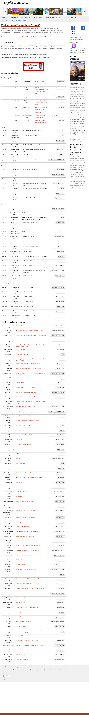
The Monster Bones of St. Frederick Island (25, 510)
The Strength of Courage (21, 325)
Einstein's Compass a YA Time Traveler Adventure (27, 420)
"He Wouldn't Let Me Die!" (22, 659)
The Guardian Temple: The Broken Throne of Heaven (28, 472)
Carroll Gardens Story (21, 597)
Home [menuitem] (3, 18)
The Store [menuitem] (66, 17)
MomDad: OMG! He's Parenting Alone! (25, 574)
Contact (4, 677)
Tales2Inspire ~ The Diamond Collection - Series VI (28, 522)
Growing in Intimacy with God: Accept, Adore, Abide (28, 578)
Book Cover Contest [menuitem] (49, 18)
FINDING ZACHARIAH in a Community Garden (27, 550)
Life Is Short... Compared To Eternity (24, 583)
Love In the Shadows (21, 626)
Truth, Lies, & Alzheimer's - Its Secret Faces (26, 517)
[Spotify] (83, 49)
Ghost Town (19, 439)
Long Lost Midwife (20, 616)
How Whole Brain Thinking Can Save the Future (27, 434)
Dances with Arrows (21, 635)
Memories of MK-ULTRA (22, 354)
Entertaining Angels (20, 602)
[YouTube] (82, 52)
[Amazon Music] (75, 42)
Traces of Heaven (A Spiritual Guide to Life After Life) (28, 545)
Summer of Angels (20, 463)
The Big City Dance (20, 654)
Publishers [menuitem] (73, 17)
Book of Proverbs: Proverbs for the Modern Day (27, 397)
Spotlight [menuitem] (18, 20)
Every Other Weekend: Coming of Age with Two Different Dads (31, 335)
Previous (69, 112)
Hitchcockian (19, 468)
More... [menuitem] (24, 21)
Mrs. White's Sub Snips (21, 491)
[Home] (15, 3)
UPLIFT (18, 453)
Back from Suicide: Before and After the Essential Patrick (29, 531)
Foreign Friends (38, 96)
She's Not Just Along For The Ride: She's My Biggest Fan (29, 477)
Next (86, 112)
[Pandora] (82, 50)
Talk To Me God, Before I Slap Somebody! (26, 569)
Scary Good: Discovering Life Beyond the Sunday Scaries (29, 330)
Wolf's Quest (19, 378)
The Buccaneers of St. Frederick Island (25, 501)
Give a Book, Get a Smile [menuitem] (8, 20)
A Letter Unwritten (20, 564)
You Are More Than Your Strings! (23, 621)
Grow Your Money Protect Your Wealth (25, 536)
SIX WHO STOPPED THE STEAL (23, 555)
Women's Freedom (20, 349)
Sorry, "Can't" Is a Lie (21, 340)
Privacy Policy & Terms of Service (38, 667)
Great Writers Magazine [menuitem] (37, 17)
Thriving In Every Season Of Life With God (26, 392)
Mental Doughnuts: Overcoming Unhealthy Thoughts (28, 368)
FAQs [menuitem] (60, 17)
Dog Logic (18, 650)
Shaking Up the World (21, 430)
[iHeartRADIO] (73, 50)
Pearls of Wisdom (20, 382)
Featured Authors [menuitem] (23, 18)
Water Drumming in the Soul (23, 415)
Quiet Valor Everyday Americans (23, 487)
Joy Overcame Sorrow (21, 449)
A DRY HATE (19, 560)
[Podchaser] (73, 52)
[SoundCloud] (75, 49)
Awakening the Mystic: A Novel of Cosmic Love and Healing (41, 102)
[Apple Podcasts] (73, 45)
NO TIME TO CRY (20, 541)
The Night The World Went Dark (23, 425)
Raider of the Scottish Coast (22, 526)
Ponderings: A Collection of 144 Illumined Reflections (28, 612)
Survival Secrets (19, 482)
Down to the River (77, 150)
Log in (4, 679)
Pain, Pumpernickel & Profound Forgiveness (26, 593)
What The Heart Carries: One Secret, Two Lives (27, 640)
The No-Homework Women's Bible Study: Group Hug (40, 83)
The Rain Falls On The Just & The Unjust (25, 387)
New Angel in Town (20, 458)
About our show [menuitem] (12, 18)
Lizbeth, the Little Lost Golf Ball (23, 444)
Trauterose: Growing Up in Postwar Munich (26, 406)
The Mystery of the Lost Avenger (23, 506)
